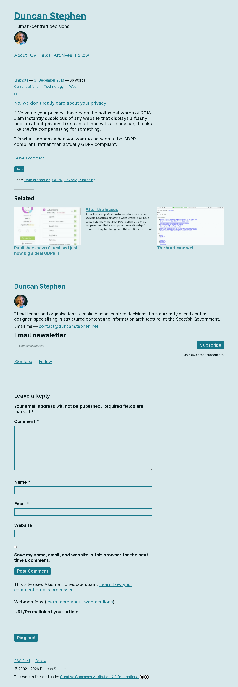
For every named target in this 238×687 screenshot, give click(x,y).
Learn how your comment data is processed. (73, 587)
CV (33, 55)
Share (19, 169)
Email (22, 503)
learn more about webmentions (79, 602)
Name (22, 482)
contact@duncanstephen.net (68, 326)
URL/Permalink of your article (46, 611)
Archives (63, 55)
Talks (45, 55)
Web (73, 86)
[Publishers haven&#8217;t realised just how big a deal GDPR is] (47, 226)
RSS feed (23, 361)
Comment (26, 421)
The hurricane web (176, 247)
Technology (54, 86)
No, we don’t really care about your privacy (60, 103)
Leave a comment (29, 158)
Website (23, 525)
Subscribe (210, 345)
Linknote (21, 80)
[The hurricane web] (190, 226)
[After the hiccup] (119, 219)
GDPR (57, 180)
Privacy (70, 180)
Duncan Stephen (50, 15)
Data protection (37, 180)
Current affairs (26, 86)
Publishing (86, 180)
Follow (82, 55)
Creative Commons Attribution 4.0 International (99, 677)
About (20, 55)
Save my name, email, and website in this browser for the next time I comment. (81, 557)
